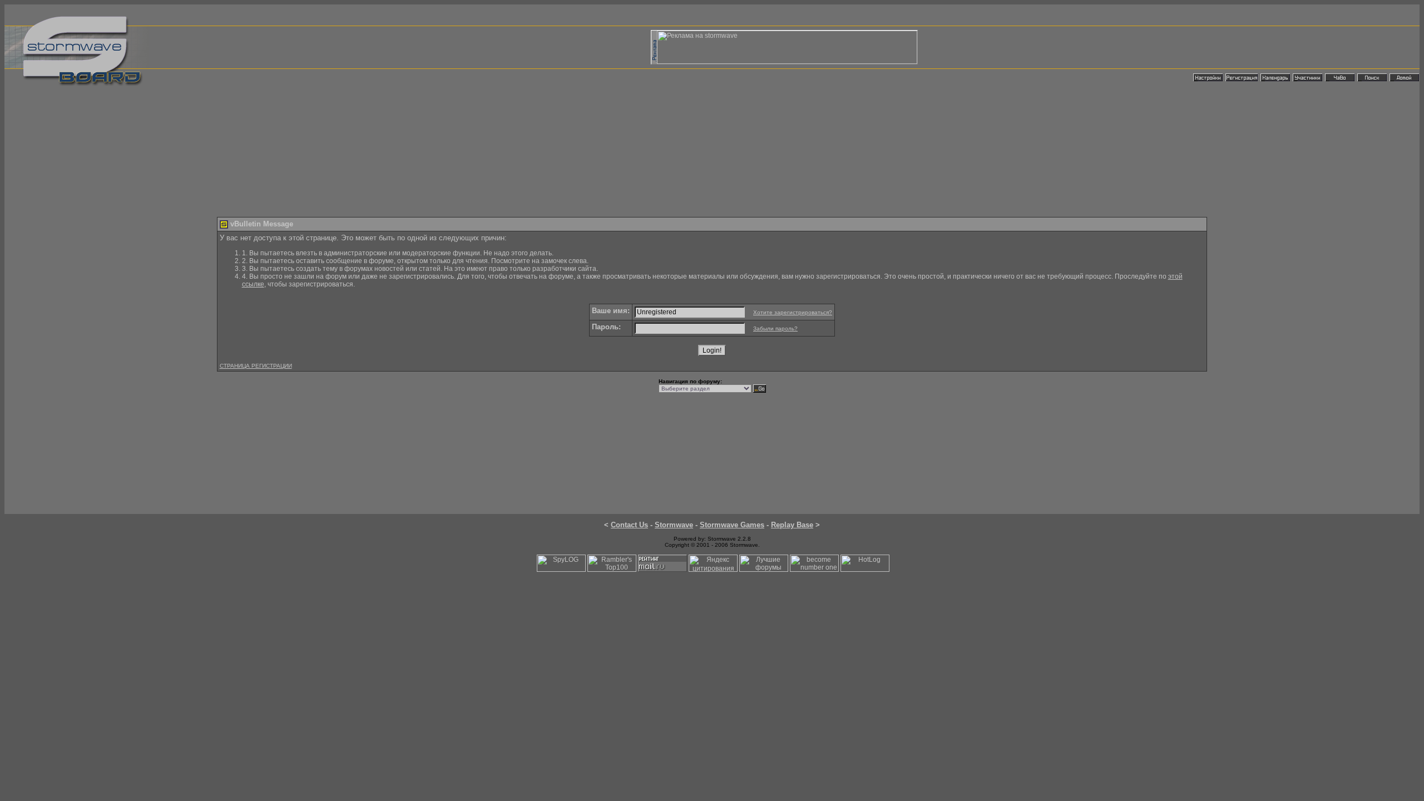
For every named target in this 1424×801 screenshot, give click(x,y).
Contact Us (629, 525)
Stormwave (674, 525)
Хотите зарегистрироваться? (792, 312)
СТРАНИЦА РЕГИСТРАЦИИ (256, 366)
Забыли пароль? (775, 328)
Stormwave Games (732, 525)
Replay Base (792, 525)
